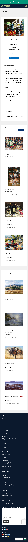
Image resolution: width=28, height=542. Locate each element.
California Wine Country (10, 298)
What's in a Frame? (6, 454)
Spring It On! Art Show (6, 463)
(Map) (14, 485)
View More (21, 130)
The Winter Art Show (6, 468)
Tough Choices (8, 155)
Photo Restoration (5, 439)
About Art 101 (5, 453)
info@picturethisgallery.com (10, 503)
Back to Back (8, 220)
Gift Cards (4, 443)
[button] (26, 6)
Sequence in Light (9, 331)
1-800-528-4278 (18, 1)
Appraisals (4, 420)
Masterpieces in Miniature (7, 462)
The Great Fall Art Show (6, 466)
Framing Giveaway (5, 432)
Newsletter (4, 478)
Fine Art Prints (5, 422)
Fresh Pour (7, 187)
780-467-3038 (9, 1)
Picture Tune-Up (5, 430)
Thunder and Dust (9, 363)
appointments (4, 495)
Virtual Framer (5, 433)
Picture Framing (5, 427)
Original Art (4, 421)
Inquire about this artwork (14, 53)
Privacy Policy (4, 447)
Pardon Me (7, 253)
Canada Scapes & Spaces (7, 465)
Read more (14, 150)
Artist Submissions (6, 446)
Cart (11, 2)
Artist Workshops (5, 456)
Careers (3, 444)
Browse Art (4, 417)
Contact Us (16, 2)
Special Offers (5, 429)
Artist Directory (5, 418)
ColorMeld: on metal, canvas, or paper (9, 438)
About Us (3, 474)
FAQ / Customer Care (6, 477)
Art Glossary (4, 457)
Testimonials (4, 475)
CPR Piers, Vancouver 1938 (11, 396)
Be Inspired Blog (5, 473)
